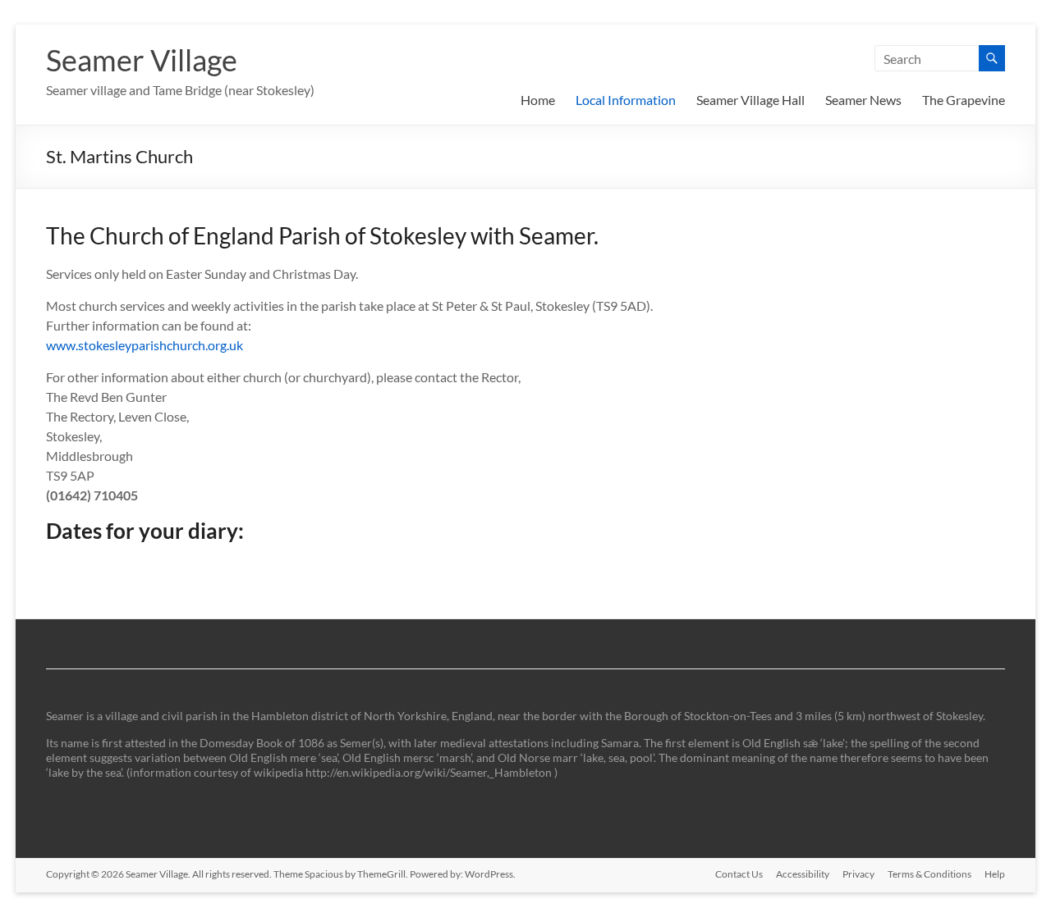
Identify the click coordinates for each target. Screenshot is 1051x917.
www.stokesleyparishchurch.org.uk (144, 345)
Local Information (626, 99)
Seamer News (863, 99)
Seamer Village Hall (750, 99)
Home (538, 99)
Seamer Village (141, 60)
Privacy (858, 874)
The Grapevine (963, 99)
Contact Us (739, 874)
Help (994, 874)
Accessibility (802, 874)
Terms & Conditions (929, 874)
